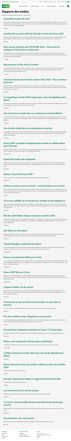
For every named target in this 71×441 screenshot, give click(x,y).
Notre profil (4, 433)
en (63, 1)
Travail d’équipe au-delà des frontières (22, 244)
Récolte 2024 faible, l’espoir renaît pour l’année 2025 (29, 216)
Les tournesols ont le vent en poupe (21, 390)
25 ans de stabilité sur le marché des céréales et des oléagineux (34, 201)
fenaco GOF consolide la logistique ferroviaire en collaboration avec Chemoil (34, 144)
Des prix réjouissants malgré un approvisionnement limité (32, 379)
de (58, 1)
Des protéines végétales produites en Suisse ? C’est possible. (33, 330)
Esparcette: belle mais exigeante (19, 159)
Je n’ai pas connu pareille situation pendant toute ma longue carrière (33, 403)
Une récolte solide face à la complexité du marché (28, 128)
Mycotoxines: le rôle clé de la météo (21, 65)
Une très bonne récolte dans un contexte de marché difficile (33, 113)
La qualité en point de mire (17, 19)
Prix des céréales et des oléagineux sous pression (28, 316)
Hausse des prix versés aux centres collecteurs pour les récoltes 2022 (34, 366)
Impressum (21, 433)
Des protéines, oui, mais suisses (19, 418)
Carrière (3, 437)
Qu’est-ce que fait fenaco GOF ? (19, 174)
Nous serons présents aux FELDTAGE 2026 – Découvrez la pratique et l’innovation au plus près (32, 48)
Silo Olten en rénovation (15, 231)
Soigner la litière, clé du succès (18, 287)
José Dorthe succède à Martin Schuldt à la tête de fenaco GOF (34, 34)
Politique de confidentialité (24, 436)
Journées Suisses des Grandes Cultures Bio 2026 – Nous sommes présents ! (35, 81)
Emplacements (5, 436)
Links (38, 437)
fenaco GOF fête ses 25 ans (17, 272)
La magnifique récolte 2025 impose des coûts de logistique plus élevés (35, 98)
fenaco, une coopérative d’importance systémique (28, 341)
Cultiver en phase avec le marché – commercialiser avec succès (34, 186)
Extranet (38, 436)
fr (60, 1)
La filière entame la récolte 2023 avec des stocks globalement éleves (34, 354)
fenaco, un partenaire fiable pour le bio (23, 257)
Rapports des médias (41, 433)
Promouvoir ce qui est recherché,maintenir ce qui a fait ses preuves (32, 303)
